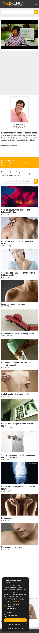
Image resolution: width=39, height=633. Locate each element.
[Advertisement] (19, 75)
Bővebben (16, 601)
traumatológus (5, 145)
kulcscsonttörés (5, 172)
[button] (15, 628)
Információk (4, 163)
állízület (27, 174)
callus (31, 174)
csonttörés (5, 175)
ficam (19, 175)
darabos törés (12, 175)
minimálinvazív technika (8, 174)
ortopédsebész (19, 174)
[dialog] (15, 604)
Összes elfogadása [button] (15, 620)
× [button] (27, 579)
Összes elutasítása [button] (15, 624)
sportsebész (13, 145)
